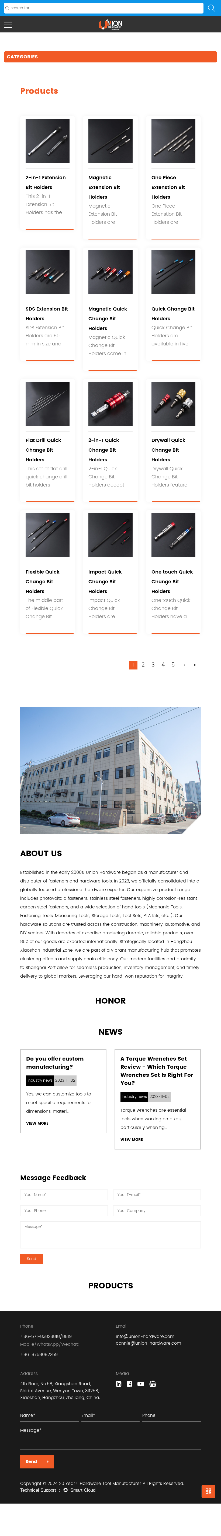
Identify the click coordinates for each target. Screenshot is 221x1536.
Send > (37, 1461)
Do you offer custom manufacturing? (55, 1063)
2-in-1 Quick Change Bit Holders (103, 450)
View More (37, 1123)
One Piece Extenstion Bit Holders (168, 187)
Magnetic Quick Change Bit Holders (107, 318)
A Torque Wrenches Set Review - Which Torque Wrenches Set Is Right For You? (156, 1071)
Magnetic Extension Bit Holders (104, 187)
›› (195, 665)
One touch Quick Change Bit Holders (172, 581)
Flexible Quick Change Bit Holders (43, 581)
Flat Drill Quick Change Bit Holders (43, 450)
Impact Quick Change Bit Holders (105, 581)
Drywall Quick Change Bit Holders (168, 450)
